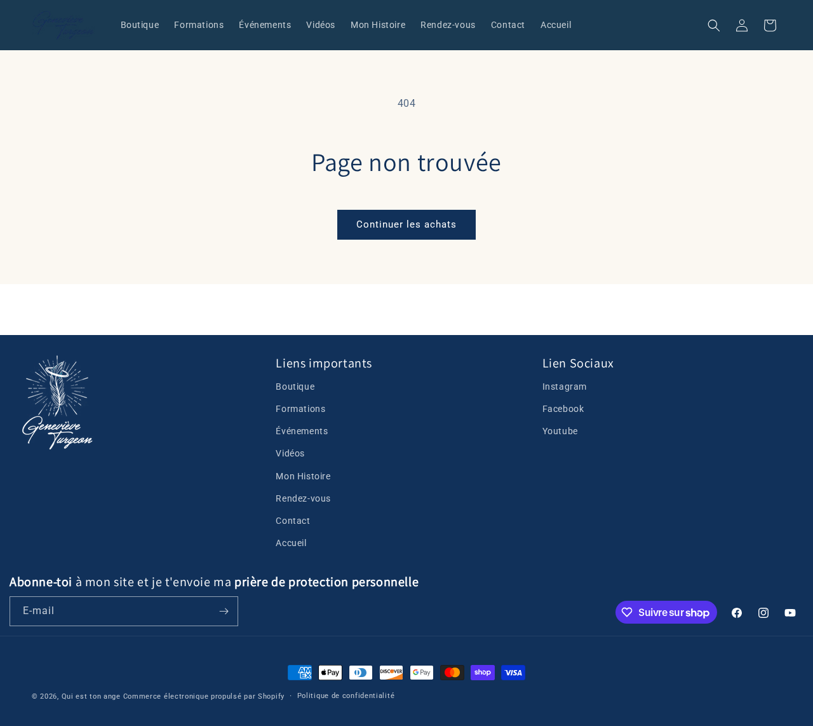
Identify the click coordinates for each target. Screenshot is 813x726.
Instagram (564, 386)
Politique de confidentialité (346, 696)
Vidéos (290, 453)
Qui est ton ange (91, 696)
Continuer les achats (406, 224)
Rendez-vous (303, 498)
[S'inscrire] (224, 611)
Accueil (291, 543)
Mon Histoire (303, 476)
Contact (293, 521)
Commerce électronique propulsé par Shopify (204, 696)
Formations (300, 409)
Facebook (563, 409)
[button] (714, 25)
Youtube (560, 431)
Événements (302, 431)
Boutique (295, 386)
